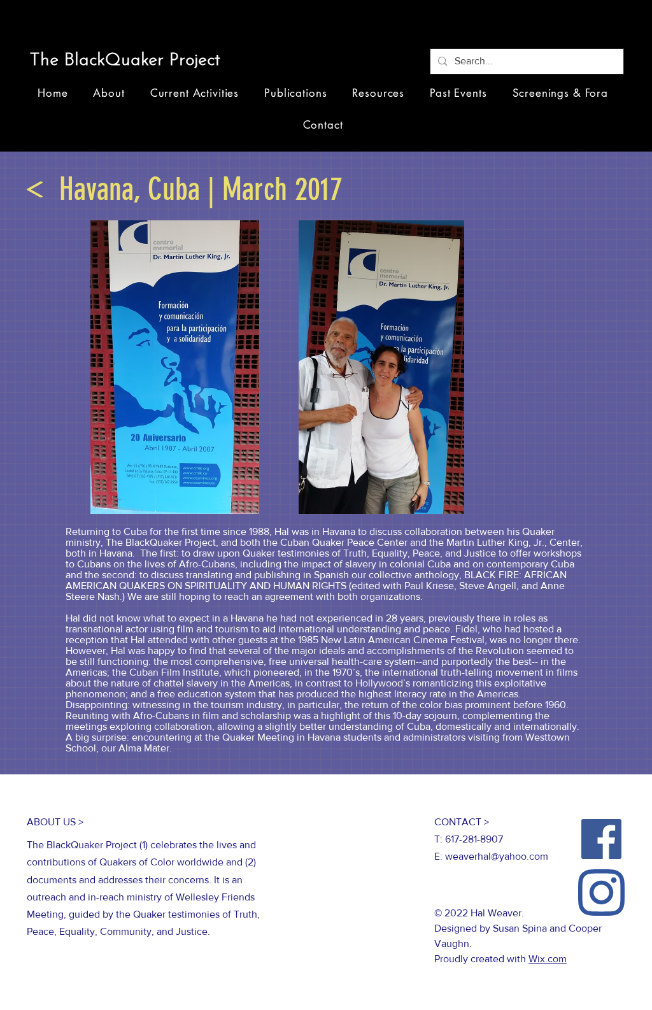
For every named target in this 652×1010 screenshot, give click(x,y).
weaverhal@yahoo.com (496, 856)
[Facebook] (601, 839)
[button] (129, 61)
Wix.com (547, 958)
